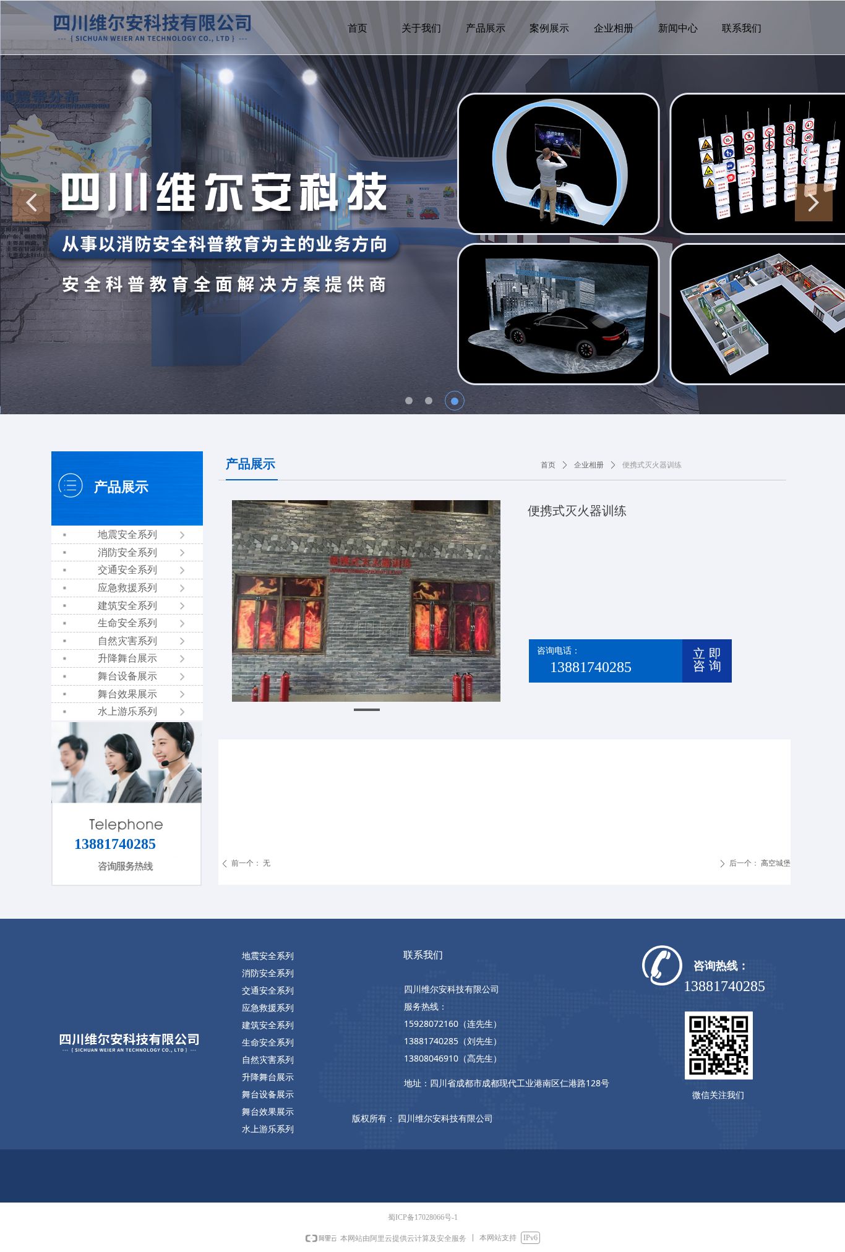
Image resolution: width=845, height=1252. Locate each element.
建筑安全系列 (127, 605)
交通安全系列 (127, 569)
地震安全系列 (127, 534)
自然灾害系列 (127, 641)
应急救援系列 (127, 587)
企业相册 (589, 465)
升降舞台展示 (127, 658)
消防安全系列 (127, 552)
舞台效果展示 (127, 694)
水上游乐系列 (127, 711)
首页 (548, 465)
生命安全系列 (127, 623)
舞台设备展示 (127, 676)
